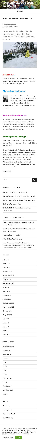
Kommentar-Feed (9, 414)
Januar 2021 (7, 299)
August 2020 (7, 315)
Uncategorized (8, 390)
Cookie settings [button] (8, 438)
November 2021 (8, 275)
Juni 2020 (6, 323)
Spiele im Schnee (10, 27)
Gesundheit (7, 350)
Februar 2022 (7, 271)
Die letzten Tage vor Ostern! (12, 204)
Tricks (5, 374)
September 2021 (8, 283)
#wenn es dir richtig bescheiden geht (15, 192)
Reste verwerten (14, 235)
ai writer (5, 229)
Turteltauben (7, 386)
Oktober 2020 (7, 311)
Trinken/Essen (7, 378)
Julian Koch (6, 239)
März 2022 (6, 268)
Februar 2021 (7, 295)
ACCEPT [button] (18, 437)
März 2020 (6, 334)
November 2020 (8, 307)
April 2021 (6, 287)
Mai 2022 (6, 260)
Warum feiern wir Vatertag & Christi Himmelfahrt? (19, 196)
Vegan (5, 394)
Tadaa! (5, 358)
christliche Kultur (8, 347)
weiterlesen (7, 171)
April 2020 (6, 331)
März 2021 (6, 291)
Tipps (5, 366)
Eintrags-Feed (8, 410)
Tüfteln (5, 382)
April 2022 (6, 264)
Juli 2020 (6, 319)
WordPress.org (8, 418)
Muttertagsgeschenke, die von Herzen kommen (19, 200)
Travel (5, 370)
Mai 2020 (6, 327)
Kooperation (7, 354)
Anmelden (6, 406)
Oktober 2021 (7, 279)
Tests (5, 362)
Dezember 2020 (8, 303)
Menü (21, 11)
